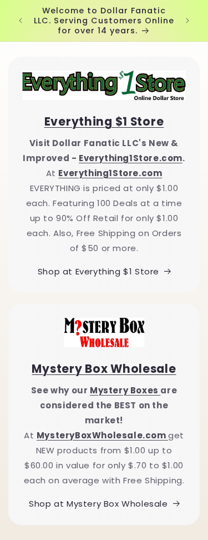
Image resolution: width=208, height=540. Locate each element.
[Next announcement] (187, 20)
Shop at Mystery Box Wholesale (98, 503)
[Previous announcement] (20, 20)
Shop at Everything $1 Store (98, 271)
